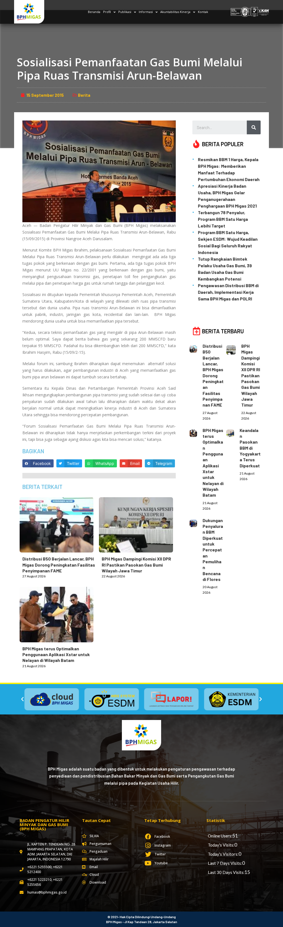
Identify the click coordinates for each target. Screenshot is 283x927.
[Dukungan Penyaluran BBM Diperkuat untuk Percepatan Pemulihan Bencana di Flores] (196, 522)
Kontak (203, 12)
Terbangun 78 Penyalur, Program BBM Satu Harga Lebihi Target (223, 219)
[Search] (254, 127)
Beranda (94, 12)
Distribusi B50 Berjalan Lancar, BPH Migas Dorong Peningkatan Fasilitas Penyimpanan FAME (58, 564)
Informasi (146, 12)
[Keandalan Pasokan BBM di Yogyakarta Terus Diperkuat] (233, 432)
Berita (84, 95)
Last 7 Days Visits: (225, 863)
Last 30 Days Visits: (226, 872)
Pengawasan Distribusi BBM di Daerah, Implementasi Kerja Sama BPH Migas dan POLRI (228, 292)
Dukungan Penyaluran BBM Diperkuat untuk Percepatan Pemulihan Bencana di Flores (213, 550)
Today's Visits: (221, 844)
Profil (107, 12)
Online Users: (220, 835)
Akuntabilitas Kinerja (175, 12)
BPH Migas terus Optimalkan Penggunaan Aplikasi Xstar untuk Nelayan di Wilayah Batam (56, 654)
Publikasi (124, 12)
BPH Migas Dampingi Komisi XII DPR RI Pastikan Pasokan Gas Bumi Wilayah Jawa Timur (136, 564)
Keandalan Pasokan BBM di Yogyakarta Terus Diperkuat (250, 448)
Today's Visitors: (223, 854)
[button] (22, 699)
